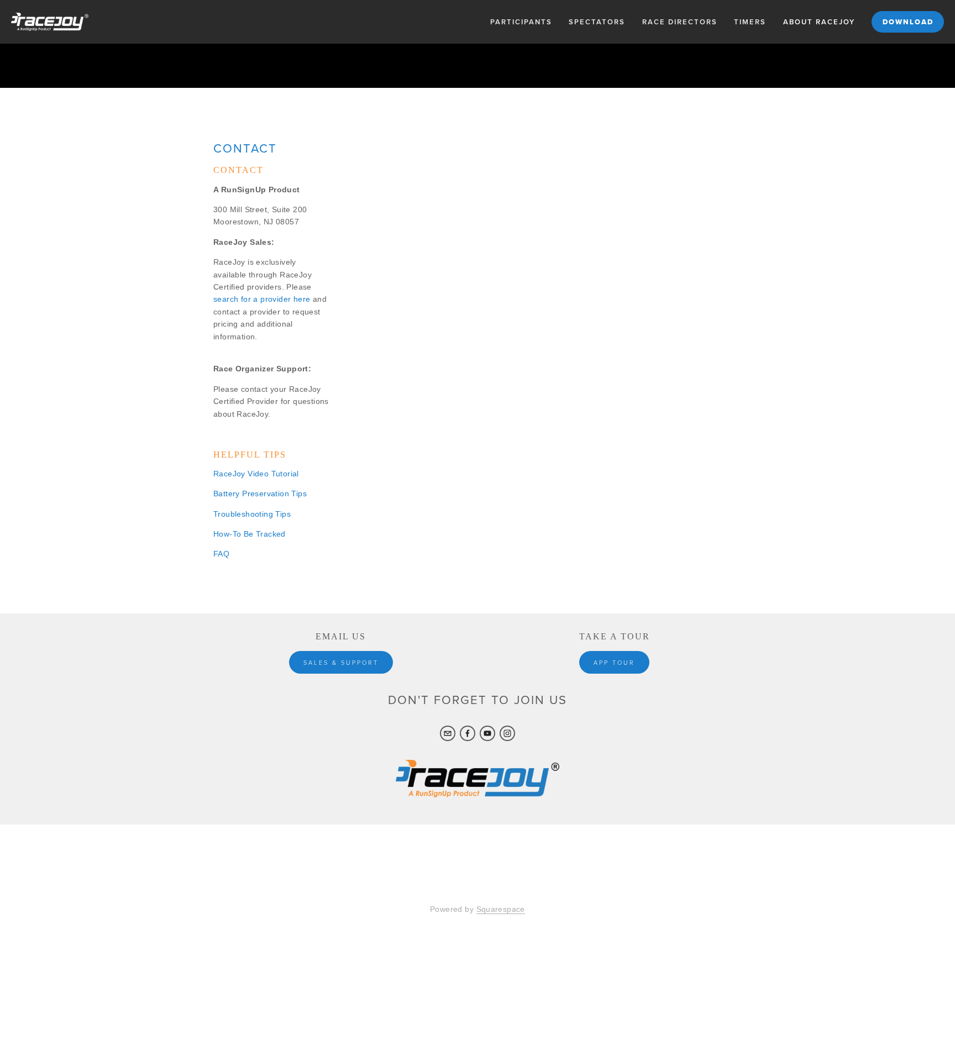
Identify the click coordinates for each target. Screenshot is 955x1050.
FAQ (221, 553)
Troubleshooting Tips (252, 514)
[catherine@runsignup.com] (487, 733)
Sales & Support (341, 662)
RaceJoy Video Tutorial (256, 473)
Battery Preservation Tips (260, 493)
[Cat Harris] (467, 733)
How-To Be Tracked (249, 533)
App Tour (614, 662)
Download (908, 22)
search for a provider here (261, 299)
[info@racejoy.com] (447, 733)
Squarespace (500, 909)
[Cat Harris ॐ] (507, 733)
